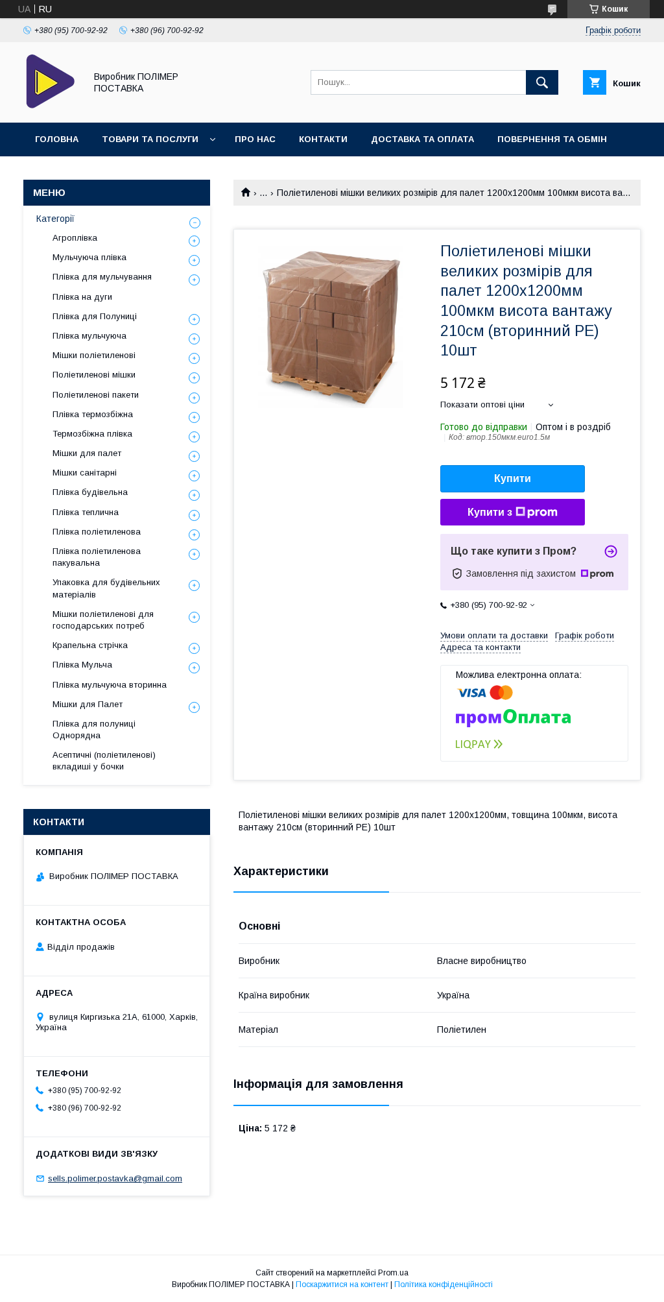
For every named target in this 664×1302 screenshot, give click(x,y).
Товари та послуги (150, 139)
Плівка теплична (86, 512)
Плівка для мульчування (102, 277)
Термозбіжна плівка (92, 434)
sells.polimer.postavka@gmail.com (115, 1178)
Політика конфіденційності (443, 1284)
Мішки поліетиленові (94, 355)
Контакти (323, 139)
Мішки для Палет (88, 704)
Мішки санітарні (85, 472)
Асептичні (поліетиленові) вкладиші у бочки (104, 760)
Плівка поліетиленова (97, 531)
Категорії (55, 218)
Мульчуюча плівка (89, 257)
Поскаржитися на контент (342, 1284)
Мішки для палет (87, 453)
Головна (56, 139)
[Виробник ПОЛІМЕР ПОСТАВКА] (50, 106)
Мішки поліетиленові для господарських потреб (103, 620)
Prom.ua (393, 1272)
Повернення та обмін (552, 139)
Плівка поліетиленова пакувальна (97, 557)
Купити (512, 478)
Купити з (490, 512)
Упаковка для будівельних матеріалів (106, 588)
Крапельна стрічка (90, 645)
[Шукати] (542, 82)
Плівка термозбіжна (93, 414)
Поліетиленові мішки (94, 375)
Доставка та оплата (422, 139)
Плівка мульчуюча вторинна (110, 685)
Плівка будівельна (90, 492)
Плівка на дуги (82, 297)
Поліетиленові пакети (96, 395)
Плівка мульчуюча (89, 336)
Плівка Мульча (82, 664)
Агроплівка (75, 238)
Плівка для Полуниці (95, 316)
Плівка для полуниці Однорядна (94, 729)
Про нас (255, 139)
